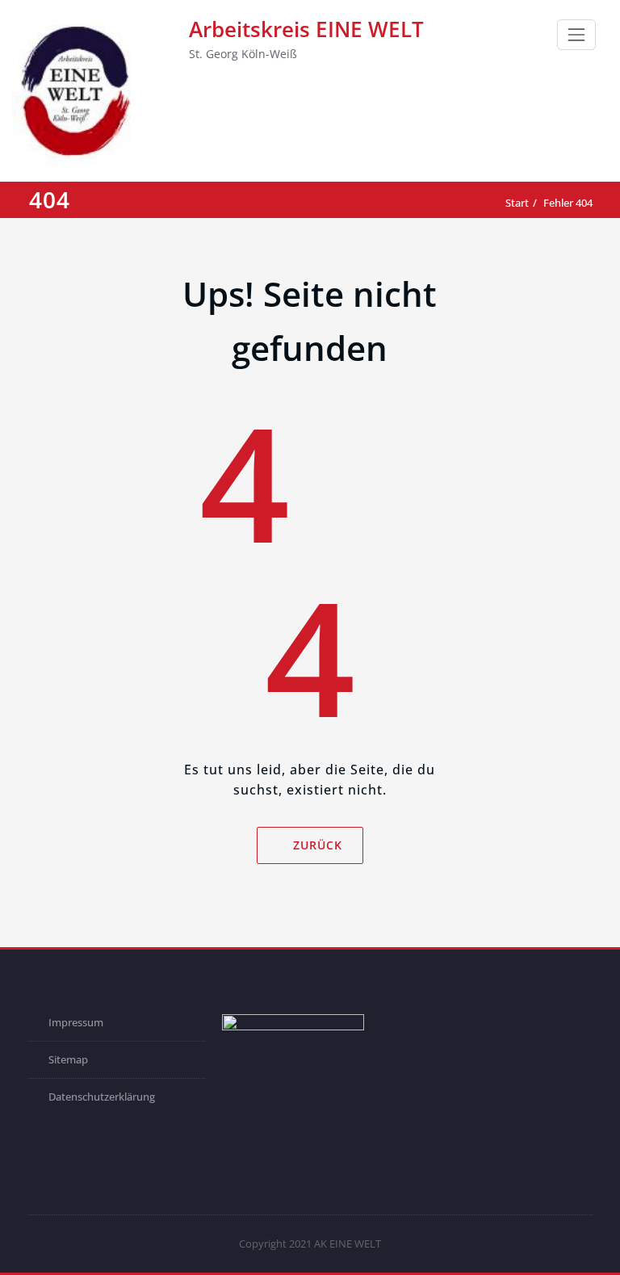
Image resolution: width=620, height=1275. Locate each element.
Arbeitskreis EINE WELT (306, 29)
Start (517, 202)
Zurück (317, 845)
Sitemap (68, 1059)
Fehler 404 (568, 202)
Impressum (75, 1022)
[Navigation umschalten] (576, 34)
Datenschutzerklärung (101, 1096)
